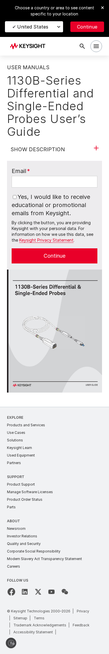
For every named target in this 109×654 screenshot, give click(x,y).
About (13, 521)
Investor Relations (22, 536)
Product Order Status (24, 499)
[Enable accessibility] (11, 643)
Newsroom (16, 528)
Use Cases (16, 432)
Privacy (83, 611)
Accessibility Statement (33, 632)
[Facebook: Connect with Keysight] (11, 591)
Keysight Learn (19, 447)
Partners (14, 463)
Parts (11, 507)
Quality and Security (24, 543)
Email (21, 170)
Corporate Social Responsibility (33, 551)
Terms (39, 618)
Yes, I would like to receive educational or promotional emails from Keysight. (51, 205)
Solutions (15, 440)
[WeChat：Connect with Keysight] (64, 591)
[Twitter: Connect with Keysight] (38, 591)
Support (15, 477)
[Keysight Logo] (29, 46)
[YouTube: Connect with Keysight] (51, 591)
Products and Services (26, 425)
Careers (13, 566)
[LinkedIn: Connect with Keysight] (24, 591)
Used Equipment (21, 455)
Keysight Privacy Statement (46, 240)
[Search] (82, 46)
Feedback (81, 625)
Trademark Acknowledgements (39, 625)
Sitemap (20, 618)
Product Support (21, 484)
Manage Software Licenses (30, 492)
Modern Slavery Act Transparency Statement (44, 559)
